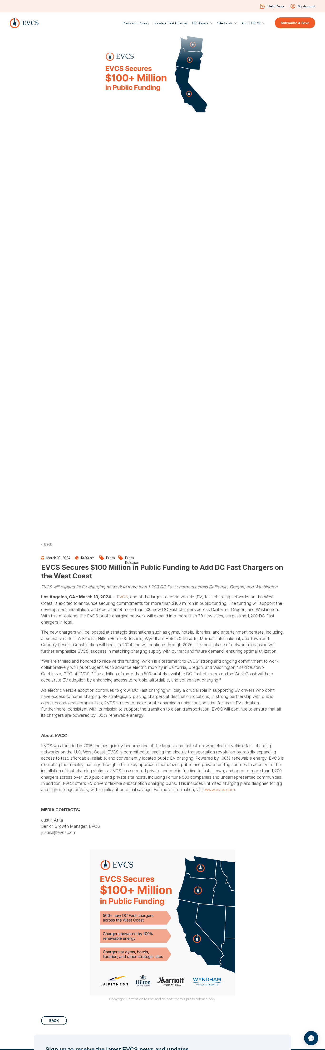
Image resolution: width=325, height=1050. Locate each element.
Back (54, 1021)
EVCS (122, 596)
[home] (24, 23)
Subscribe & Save (295, 23)
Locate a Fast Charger (170, 23)
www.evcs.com (219, 789)
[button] (202, 21)
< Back (46, 544)
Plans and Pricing (136, 23)
